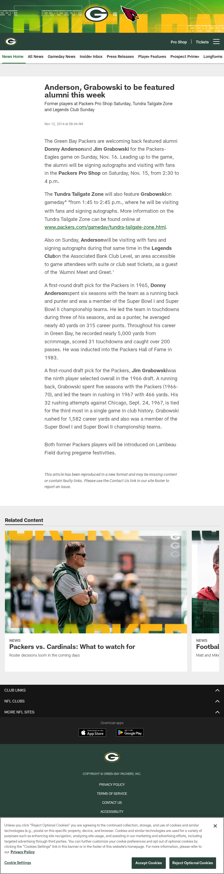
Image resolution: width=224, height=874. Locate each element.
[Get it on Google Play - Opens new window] (130, 735)
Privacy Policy (112, 784)
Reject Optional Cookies (192, 863)
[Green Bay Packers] (112, 757)
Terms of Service (112, 793)
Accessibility (112, 811)
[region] (112, 845)
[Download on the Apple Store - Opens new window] (92, 733)
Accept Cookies (148, 863)
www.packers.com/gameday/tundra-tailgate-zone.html (105, 227)
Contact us (112, 802)
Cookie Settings (17, 862)
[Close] (215, 826)
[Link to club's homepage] (10, 39)
